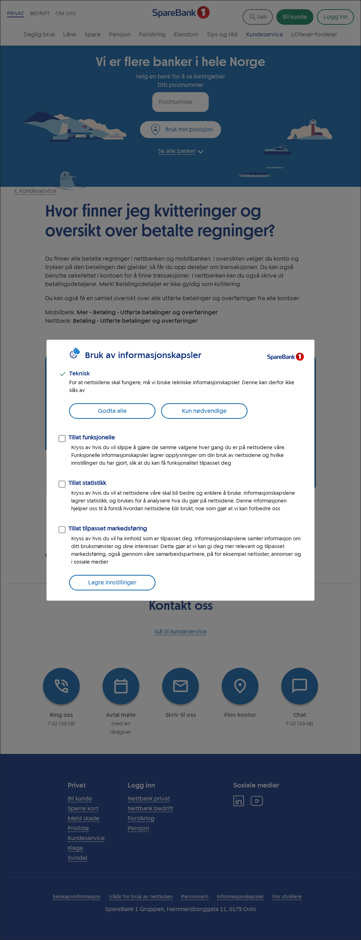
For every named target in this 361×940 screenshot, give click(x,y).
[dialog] (180, 470)
